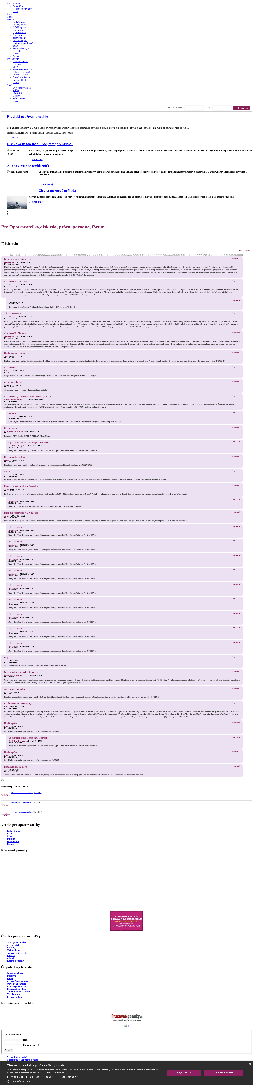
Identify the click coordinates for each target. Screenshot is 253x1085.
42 (87, 255)
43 (89, 255)
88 (181, 255)
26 (54, 255)
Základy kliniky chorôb (18, 991)
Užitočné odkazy (15, 997)
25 (52, 255)
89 (183, 255)
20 (42, 255)
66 (136, 255)
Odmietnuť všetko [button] (223, 1072)
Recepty (16, 95)
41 (85, 255)
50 (103, 255)
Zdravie (11, 958)
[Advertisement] (89, 878)
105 (221, 255)
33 (68, 255)
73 (150, 255)
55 (113, 255)
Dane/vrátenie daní (21, 77)
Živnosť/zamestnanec (23, 69)
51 (105, 255)
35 (72, 255)
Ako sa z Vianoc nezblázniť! (28, 166)
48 (99, 255)
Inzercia (10, 19)
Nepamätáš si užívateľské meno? (23, 1060)
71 (146, 255)
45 (93, 255)
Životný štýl (18, 93)
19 (40, 255)
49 (101, 255)
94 (193, 255)
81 (167, 255)
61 (126, 255)
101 (209, 255)
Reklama (17, 56)
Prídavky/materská (16, 986)
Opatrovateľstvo (20, 61)
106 (224, 255)
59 (122, 255)
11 (23, 255)
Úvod (9, 14)
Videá (15, 101)
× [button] (250, 1064)
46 (95, 255)
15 (32, 255)
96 (198, 255)
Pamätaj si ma (30, 1045)
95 (195, 255)
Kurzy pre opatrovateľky (19, 36)
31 (64, 255)
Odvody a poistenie (22, 72)
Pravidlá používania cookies (28, 116)
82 (169, 255)
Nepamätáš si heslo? (17, 1057)
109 (232, 255)
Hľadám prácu (19, 27)
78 (161, 255)
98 (202, 255)
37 (77, 255)
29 (60, 255)
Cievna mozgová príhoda (57, 190)
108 (229, 255)
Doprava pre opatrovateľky (19, 31)
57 (118, 255)
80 (165, 255)
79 (163, 255)
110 (235, 255)
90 (185, 255)
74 (152, 255)
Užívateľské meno (12, 1034)
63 (130, 255)
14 (29, 255)
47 (97, 255)
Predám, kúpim (20, 40)
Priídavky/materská (22, 74)
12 (25, 255)
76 (157, 255)
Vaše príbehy (19, 98)
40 (83, 255)
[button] (84, 1081)
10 (21, 255)
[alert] (126, 1073)
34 (70, 255)
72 (148, 255)
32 (66, 255)
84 (173, 255)
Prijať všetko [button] (184, 1073)
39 (81, 255)
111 (238, 255)
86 (177, 255)
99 (204, 255)
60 (124, 255)
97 (200, 255)
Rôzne (16, 53)
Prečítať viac (58, 1072)
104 (218, 255)
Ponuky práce (19, 24)
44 (91, 255)
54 (111, 255)
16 (34, 255)
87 (179, 255)
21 (44, 255)
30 (62, 255)
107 (226, 255)
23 (48, 255)
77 (159, 255)
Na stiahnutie (13, 994)
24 (50, 255)
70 (144, 255)
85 (175, 255)
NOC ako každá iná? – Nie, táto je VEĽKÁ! (40, 144)
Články (10, 85)
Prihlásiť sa (18, 6)
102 (212, 255)
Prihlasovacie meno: (174, 107)
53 (109, 255)
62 (128, 255)
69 (142, 255)
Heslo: (208, 107)
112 (241, 255)
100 (206, 255)
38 (79, 255)
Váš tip (16, 90)
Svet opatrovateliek (22, 88)
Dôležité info (13, 59)
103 (215, 255)
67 (138, 255)
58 (120, 255)
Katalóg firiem (13, 3)
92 (189, 255)
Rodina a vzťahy (15, 961)
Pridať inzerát (19, 22)
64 (132, 255)
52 (107, 255)
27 (56, 255)
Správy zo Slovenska (17, 953)
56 (116, 255)
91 (187, 255)
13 (27, 255)
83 (171, 255)
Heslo (26, 1039)
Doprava (17, 64)
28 (58, 255)
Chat (9, 17)
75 (154, 255)
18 (38, 255)
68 (140, 255)
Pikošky (11, 955)
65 (134, 255)
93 (191, 255)
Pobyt (15, 67)
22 (46, 255)
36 (75, 255)
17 (36, 255)
